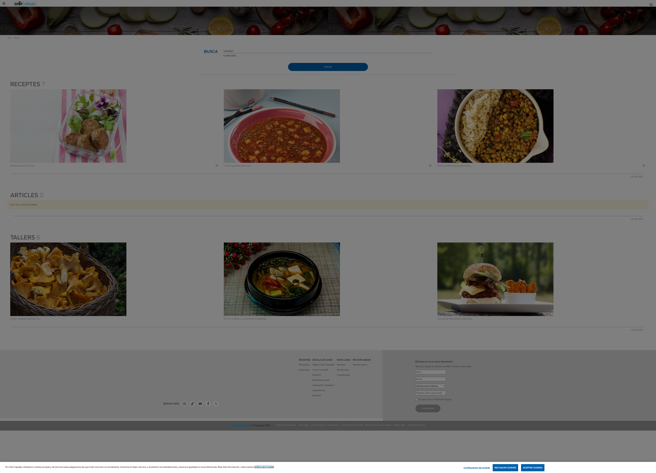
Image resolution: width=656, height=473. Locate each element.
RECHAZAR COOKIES (505, 467)
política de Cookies (264, 467)
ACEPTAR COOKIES (533, 467)
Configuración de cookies (477, 467)
